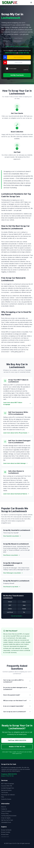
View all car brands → (17, 616)
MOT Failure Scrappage (7, 783)
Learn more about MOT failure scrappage (12, 403)
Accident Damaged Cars (7, 788)
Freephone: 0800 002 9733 (9, 774)
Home (2, 8)
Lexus (24, 601)
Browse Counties (5, 832)
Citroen (10, 601)
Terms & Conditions (6, 811)
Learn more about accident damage (14, 463)
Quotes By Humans (6, 799)
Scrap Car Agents (5, 818)
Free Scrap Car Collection (8, 794)
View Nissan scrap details (10, 555)
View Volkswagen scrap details (12, 573)
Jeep (24, 605)
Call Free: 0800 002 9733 (17, 740)
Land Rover (10, 612)
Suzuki (24, 608)
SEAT (10, 605)
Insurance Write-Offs (6, 785)
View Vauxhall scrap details (11, 536)
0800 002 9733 (10, 53)
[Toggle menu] (31, 2)
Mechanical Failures (6, 790)
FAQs (2, 797)
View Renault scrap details (10, 586)
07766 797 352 (23, 53)
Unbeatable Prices (6, 822)
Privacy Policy (5, 813)
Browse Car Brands (6, 830)
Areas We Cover (5, 836)
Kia (24, 612)
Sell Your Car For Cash (7, 820)
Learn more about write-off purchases (15, 433)
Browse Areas (5, 834)
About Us (3, 806)
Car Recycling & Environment (8, 815)
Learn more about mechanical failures (15, 494)
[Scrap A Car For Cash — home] (10, 2)
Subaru (10, 608)
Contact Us (4, 809)
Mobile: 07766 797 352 (17, 746)
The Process (4, 792)
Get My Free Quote (17, 75)
